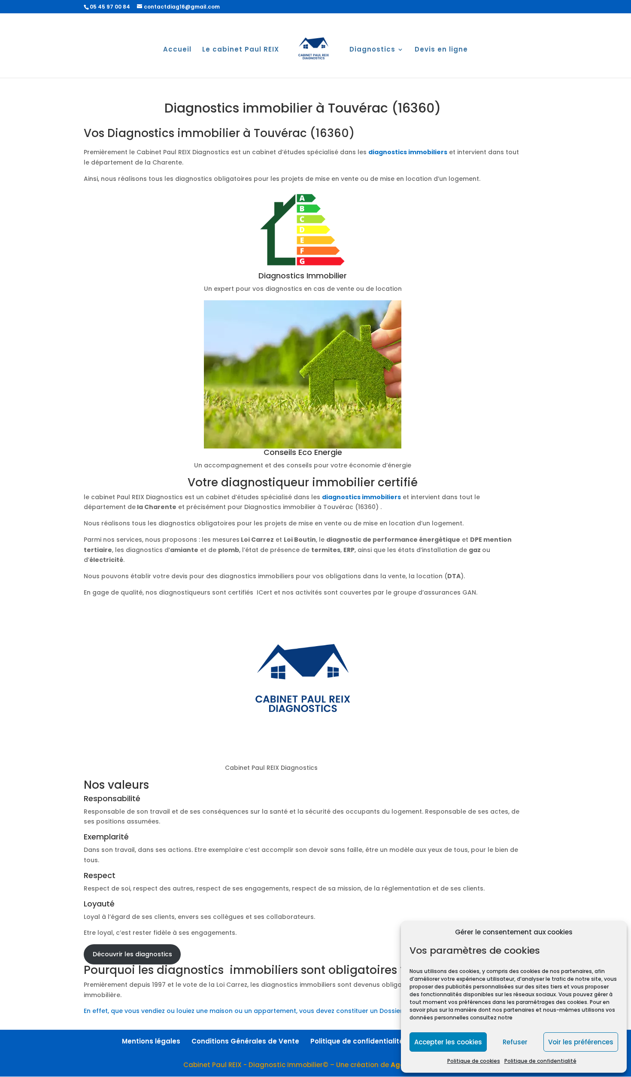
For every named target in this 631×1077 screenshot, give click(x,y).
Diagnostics (372, 50)
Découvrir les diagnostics (132, 954)
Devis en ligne (441, 50)
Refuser (515, 1041)
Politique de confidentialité (540, 1061)
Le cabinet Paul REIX (240, 50)
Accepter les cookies (448, 1041)
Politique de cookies (473, 1061)
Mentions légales (151, 1041)
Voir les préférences (580, 1041)
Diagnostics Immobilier (302, 275)
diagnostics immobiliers (407, 152)
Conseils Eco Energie (303, 452)
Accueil (177, 50)
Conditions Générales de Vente (245, 1041)
